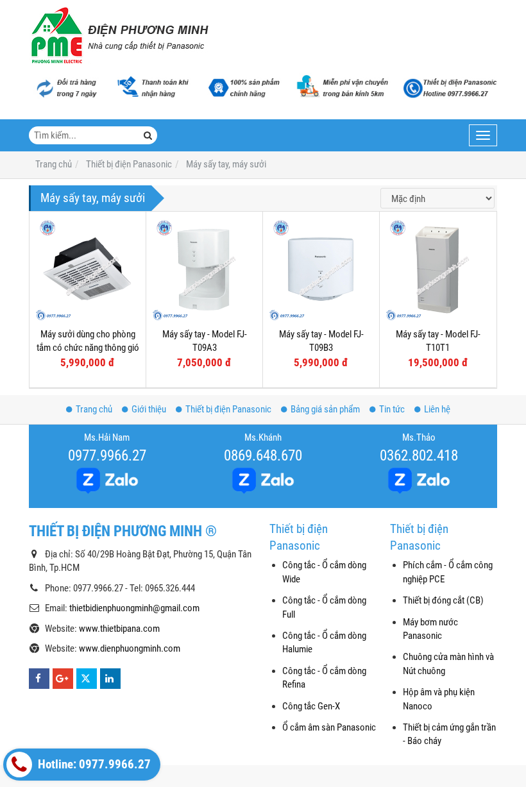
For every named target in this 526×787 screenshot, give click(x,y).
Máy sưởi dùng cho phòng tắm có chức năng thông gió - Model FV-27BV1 (88, 348)
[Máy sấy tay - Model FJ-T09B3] (321, 269)
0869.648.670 (263, 455)
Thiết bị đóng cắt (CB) (443, 600)
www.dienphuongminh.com (129, 648)
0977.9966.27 (107, 455)
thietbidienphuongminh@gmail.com (134, 608)
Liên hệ (437, 409)
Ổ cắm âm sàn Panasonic (329, 727)
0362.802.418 (419, 455)
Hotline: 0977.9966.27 (93, 764)
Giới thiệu (149, 409)
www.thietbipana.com (119, 628)
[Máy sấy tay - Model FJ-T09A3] (204, 269)
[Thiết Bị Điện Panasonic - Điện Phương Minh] (118, 35)
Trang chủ (94, 409)
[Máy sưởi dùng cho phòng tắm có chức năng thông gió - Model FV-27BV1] (87, 269)
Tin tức (392, 409)
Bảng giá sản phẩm (325, 409)
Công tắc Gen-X (311, 706)
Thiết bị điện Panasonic (228, 409)
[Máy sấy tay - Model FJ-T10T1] (437, 269)
